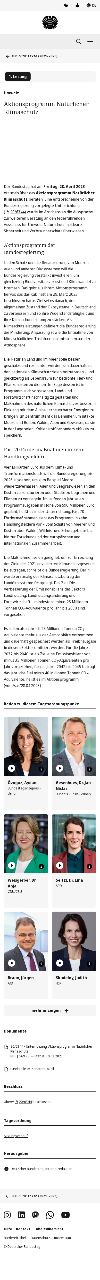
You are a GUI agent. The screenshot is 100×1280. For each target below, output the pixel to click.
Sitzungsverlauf (16, 1135)
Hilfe (8, 1229)
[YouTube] (65, 1215)
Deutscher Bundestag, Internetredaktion (41, 1168)
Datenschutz (40, 1237)
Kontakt (23, 1229)
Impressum (62, 1237)
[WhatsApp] (50, 1215)
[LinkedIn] (21, 1215)
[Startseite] (50, 22)
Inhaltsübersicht (48, 1229)
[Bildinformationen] (41, 769)
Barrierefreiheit (15, 1237)
